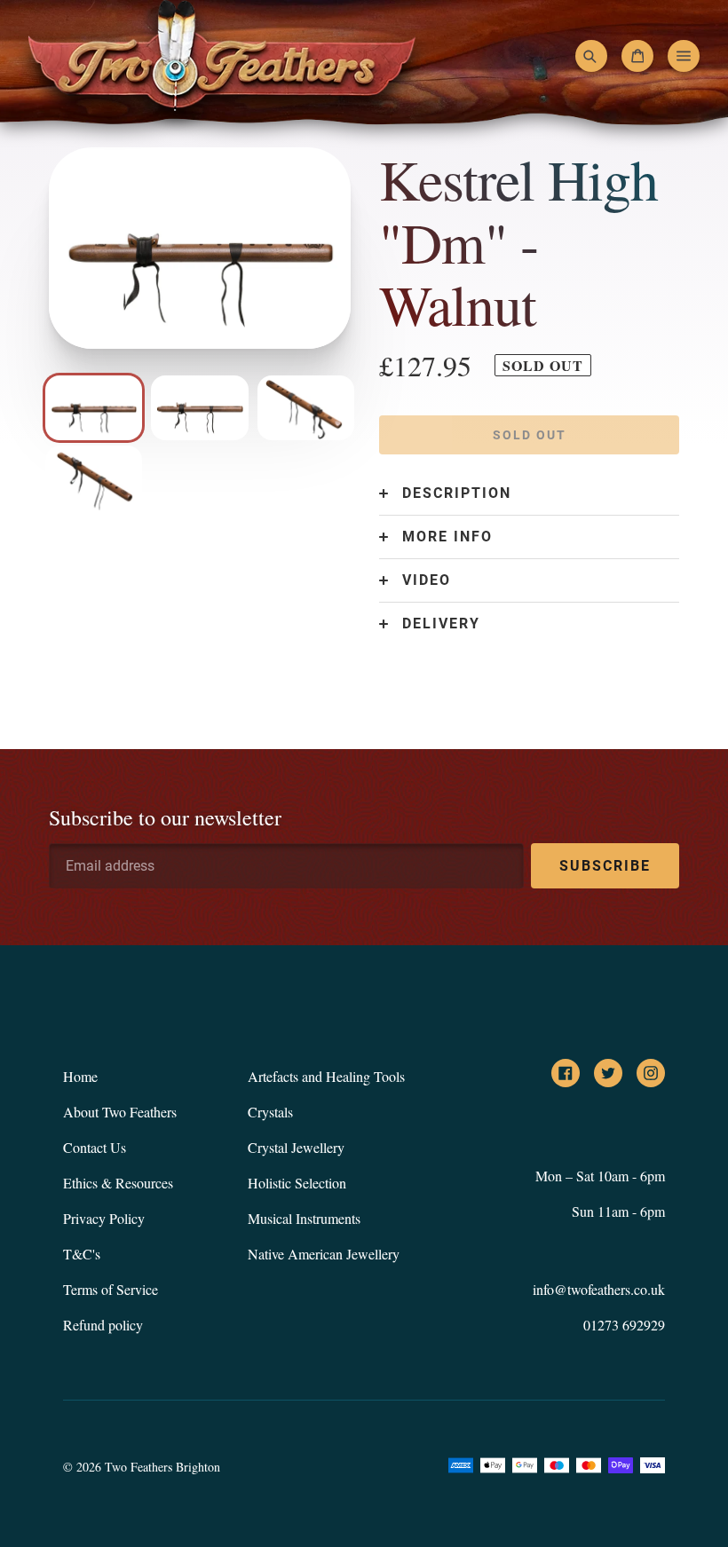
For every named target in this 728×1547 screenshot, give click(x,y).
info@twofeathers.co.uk (599, 1289)
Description (456, 493)
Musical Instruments (304, 1218)
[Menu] (684, 56)
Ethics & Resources (118, 1182)
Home (80, 1076)
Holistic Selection (297, 1182)
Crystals (270, 1111)
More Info (447, 537)
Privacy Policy (104, 1218)
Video (426, 580)
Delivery (441, 624)
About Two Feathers (120, 1111)
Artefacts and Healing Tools (326, 1076)
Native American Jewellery (324, 1253)
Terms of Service (110, 1289)
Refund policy (103, 1324)
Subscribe (605, 865)
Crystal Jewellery (296, 1147)
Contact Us (94, 1147)
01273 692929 (624, 1324)
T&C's (81, 1253)
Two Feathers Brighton (162, 1466)
